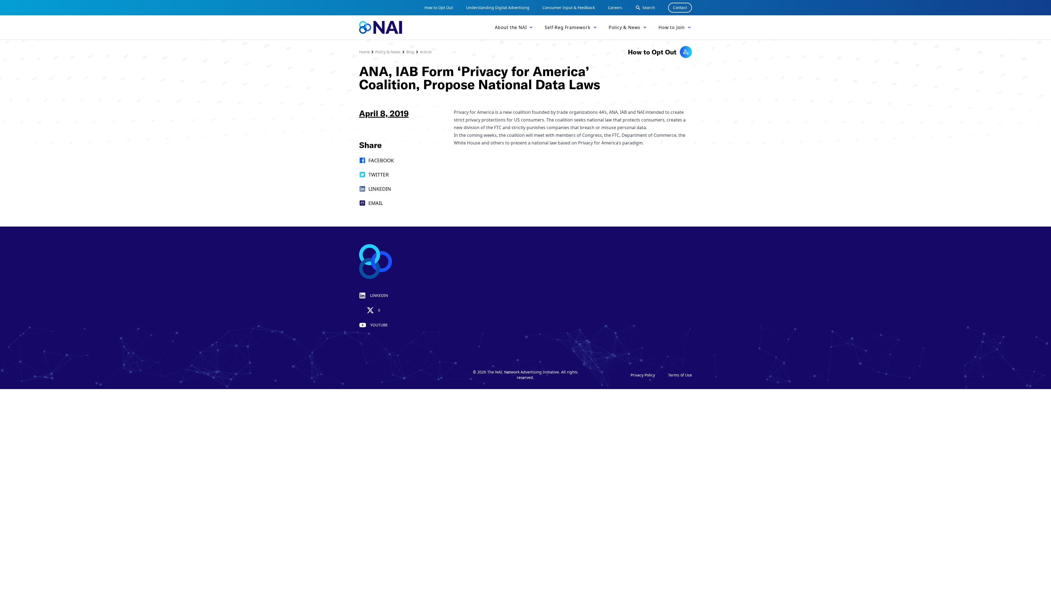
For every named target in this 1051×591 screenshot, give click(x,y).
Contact (680, 7)
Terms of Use (680, 375)
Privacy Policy (643, 375)
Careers (615, 7)
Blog (410, 51)
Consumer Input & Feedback (568, 7)
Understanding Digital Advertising (497, 7)
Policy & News (388, 51)
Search (648, 7)
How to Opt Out (439, 7)
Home (364, 51)
